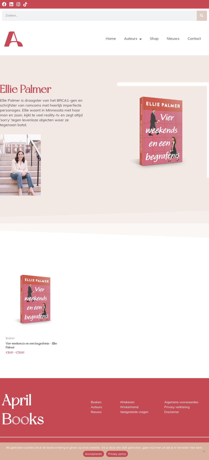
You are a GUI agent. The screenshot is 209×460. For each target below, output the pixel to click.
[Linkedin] (11, 4)
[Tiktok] (25, 4)
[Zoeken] (202, 16)
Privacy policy (117, 454)
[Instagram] (18, 4)
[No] (204, 451)
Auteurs (130, 39)
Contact (194, 39)
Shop (154, 39)
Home (111, 39)
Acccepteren (93, 454)
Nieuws (173, 39)
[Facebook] (4, 4)
